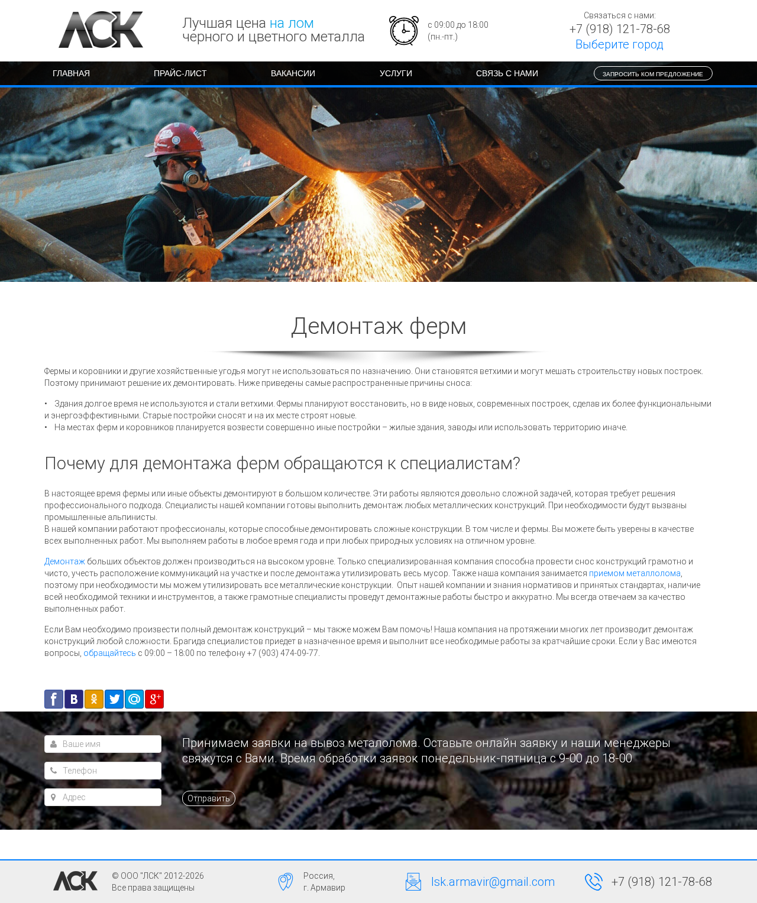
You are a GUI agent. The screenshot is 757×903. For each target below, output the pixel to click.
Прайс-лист (180, 73)
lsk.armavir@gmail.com (493, 882)
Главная (71, 73)
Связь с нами (507, 73)
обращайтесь (109, 653)
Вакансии (293, 73)
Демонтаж (64, 561)
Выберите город (619, 44)
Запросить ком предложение (653, 74)
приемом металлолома (635, 573)
